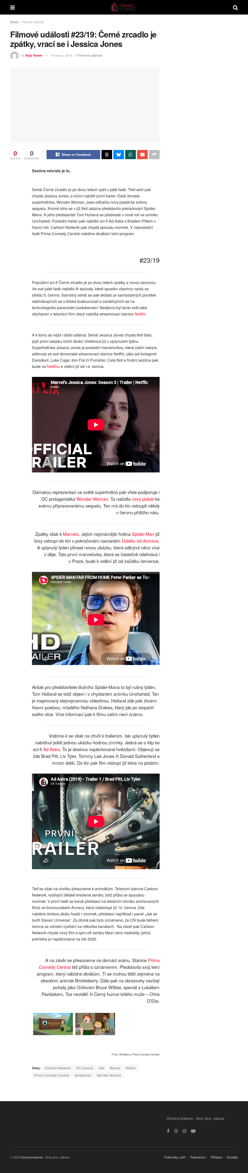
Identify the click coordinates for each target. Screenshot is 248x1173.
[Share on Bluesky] (118, 154)
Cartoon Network (58, 1068)
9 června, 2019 (61, 55)
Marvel (115, 1068)
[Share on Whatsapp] (130, 154)
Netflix (131, 1068)
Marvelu (71, 534)
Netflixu (53, 366)
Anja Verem (33, 55)
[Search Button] (235, 7)
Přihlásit (216, 1157)
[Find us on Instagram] (184, 1131)
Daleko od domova (140, 541)
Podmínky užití (175, 1157)
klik (101, 1068)
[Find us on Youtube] (193, 1131)
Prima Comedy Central (51, 1075)
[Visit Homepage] (124, 7)
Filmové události (33, 22)
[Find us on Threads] (176, 1131)
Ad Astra (51, 749)
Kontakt (232, 1157)
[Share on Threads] (106, 154)
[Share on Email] (142, 154)
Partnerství (198, 1157)
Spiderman (83, 1075)
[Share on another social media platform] (154, 154)
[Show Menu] (12, 7)
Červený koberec (32, 1157)
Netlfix (140, 314)
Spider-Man (143, 534)
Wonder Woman (92, 499)
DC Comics (84, 1068)
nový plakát (143, 499)
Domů (14, 22)
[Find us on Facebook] (168, 1131)
